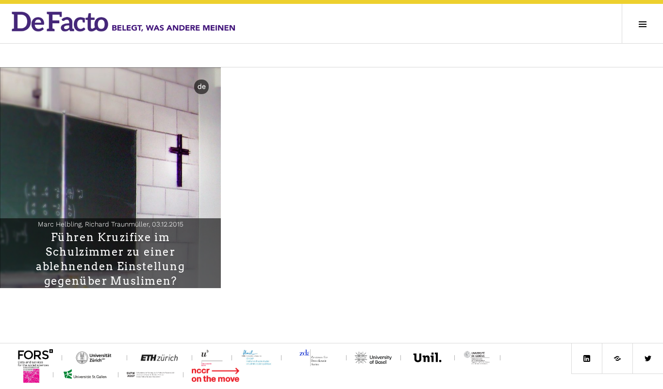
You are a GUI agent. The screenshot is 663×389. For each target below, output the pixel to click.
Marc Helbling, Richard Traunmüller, (110, 224)
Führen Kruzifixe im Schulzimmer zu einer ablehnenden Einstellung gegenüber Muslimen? (110, 259)
